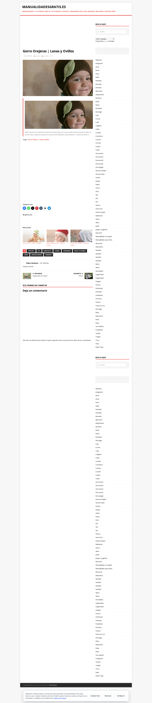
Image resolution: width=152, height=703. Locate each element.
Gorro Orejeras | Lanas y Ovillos (38, 140)
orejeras (48, 255)
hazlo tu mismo (80, 251)
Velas (97, 344)
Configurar (121, 696)
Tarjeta (98, 333)
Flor (97, 195)
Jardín (97, 226)
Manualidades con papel (104, 236)
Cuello (98, 150)
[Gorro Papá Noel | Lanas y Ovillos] (57, 236)
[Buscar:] (112, 31)
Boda (97, 101)
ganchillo (47, 251)
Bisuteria (98, 98)
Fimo (97, 191)
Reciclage (99, 309)
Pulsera (98, 302)
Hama (98, 219)
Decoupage (99, 167)
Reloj (97, 312)
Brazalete (99, 108)
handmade (67, 251)
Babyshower (100, 95)
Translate (111, 41)
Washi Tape (99, 347)
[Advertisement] (58, 33)
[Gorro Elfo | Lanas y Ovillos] (33, 236)
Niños (97, 264)
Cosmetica (99, 136)
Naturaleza (99, 247)
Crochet (46, 56)
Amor (97, 67)
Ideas (97, 223)
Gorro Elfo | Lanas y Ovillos (32, 243)
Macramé (99, 233)
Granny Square (100, 212)
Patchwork (99, 288)
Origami (98, 281)
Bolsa (97, 105)
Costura (98, 140)
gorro (57, 251)
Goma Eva (99, 209)
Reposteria (99, 316)
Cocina (98, 119)
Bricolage (99, 112)
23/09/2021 (29, 56)
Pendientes (99, 295)
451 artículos (44, 263)
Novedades (99, 271)
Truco (97, 340)
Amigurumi (99, 63)
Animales (99, 81)
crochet (31, 251)
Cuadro (98, 146)
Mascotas (99, 243)
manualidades (37, 255)
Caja (97, 115)
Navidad (98, 250)
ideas (26, 255)
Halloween (99, 216)
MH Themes (53, 685)
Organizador (100, 274)
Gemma (37, 56)
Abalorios (99, 60)
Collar (97, 129)
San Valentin (100, 326)
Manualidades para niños (104, 240)
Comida (98, 133)
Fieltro (98, 184)
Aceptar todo (95, 696)
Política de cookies (60, 698)
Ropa (97, 319)
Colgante (99, 126)
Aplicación (99, 91)
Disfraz (98, 178)
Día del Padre (100, 174)
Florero (98, 205)
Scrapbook (99, 330)
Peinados (99, 292)
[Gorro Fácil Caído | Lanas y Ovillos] (81, 236)
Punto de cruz (100, 306)
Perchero (99, 299)
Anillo (97, 77)
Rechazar (108, 696)
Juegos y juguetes (101, 229)
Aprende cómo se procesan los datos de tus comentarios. (71, 340)
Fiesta (98, 188)
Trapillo (98, 337)
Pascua (98, 285)
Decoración (99, 153)
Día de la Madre (101, 171)
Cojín (97, 122)
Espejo (98, 181)
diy (39, 251)
